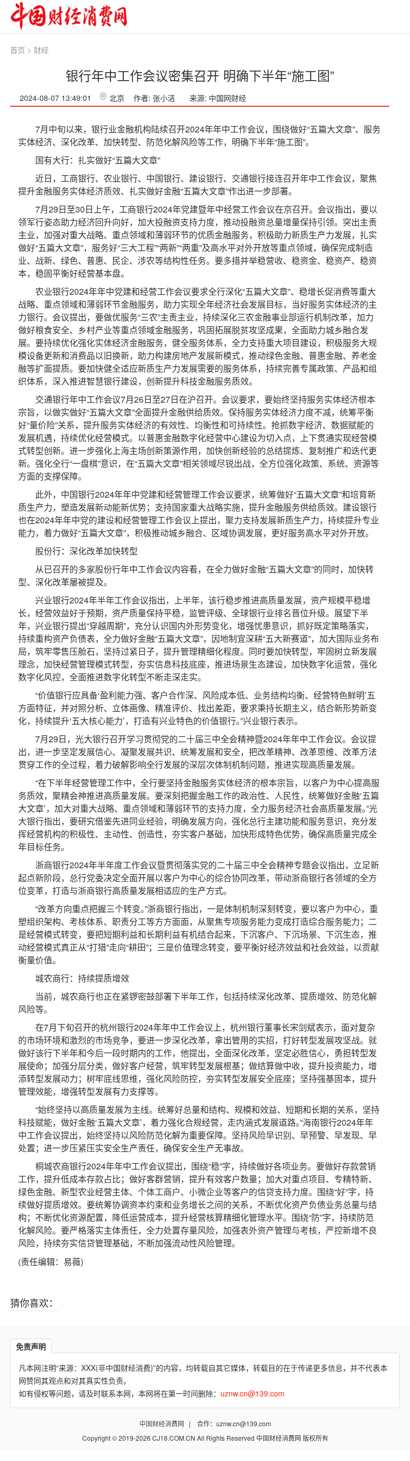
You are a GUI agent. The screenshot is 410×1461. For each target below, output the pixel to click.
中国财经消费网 (162, 1423)
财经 (41, 49)
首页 (17, 49)
